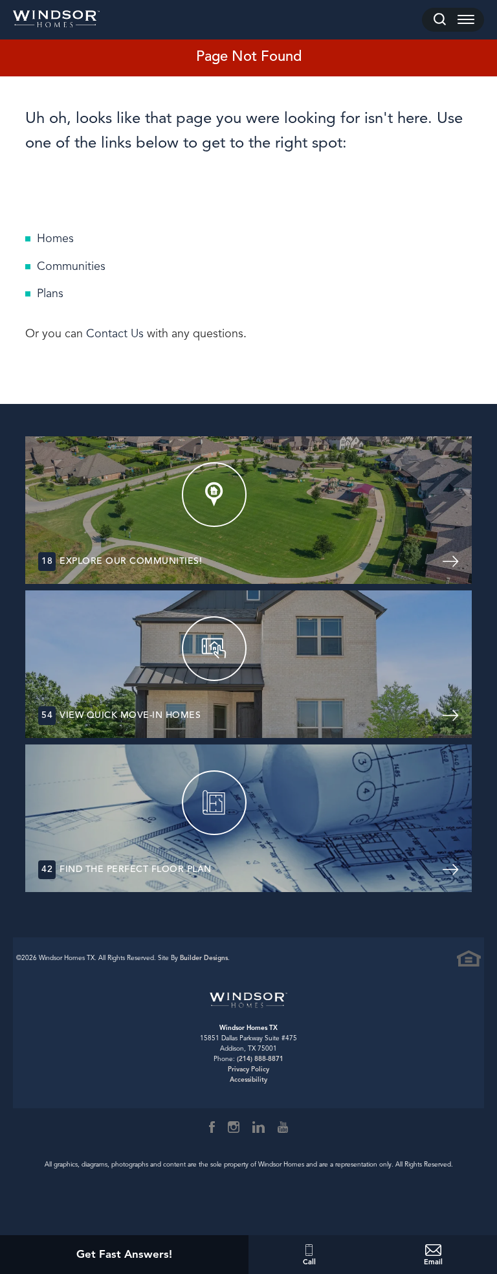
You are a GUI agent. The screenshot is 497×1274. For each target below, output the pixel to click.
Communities (71, 266)
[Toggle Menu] (466, 20)
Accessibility (248, 1079)
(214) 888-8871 (260, 1059)
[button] (440, 19)
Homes (55, 238)
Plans (50, 293)
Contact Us (115, 333)
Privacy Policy (248, 1069)
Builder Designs (204, 958)
